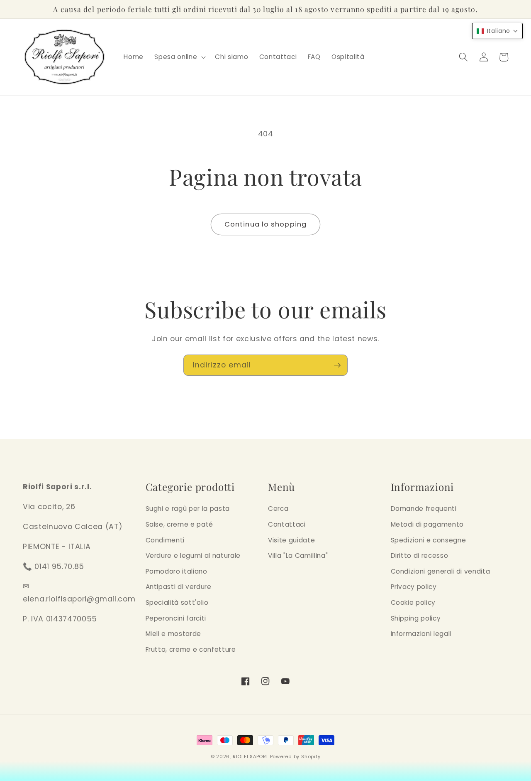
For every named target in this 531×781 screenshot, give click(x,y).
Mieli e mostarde (174, 633)
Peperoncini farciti (176, 618)
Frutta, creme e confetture (191, 649)
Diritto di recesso (419, 555)
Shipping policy (416, 618)
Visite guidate (291, 540)
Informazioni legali (421, 633)
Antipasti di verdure (179, 586)
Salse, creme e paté (180, 524)
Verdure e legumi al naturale (193, 555)
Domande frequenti (424, 508)
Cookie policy (413, 602)
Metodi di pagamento (427, 524)
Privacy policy (414, 586)
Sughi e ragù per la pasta (188, 508)
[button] (179, 57)
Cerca (278, 508)
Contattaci (287, 524)
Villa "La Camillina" (298, 555)
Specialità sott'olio (177, 602)
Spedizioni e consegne (428, 540)
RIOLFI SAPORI (250, 756)
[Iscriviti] (337, 365)
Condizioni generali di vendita (440, 571)
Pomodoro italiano (176, 571)
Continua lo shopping (265, 224)
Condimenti (165, 540)
